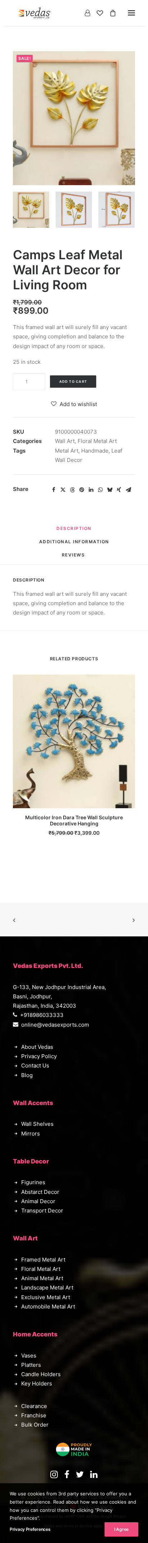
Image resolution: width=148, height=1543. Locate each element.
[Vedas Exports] (35, 12)
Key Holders (36, 1383)
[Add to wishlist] (126, 683)
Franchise (33, 1415)
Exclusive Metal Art (45, 1297)
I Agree (121, 1529)
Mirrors (30, 1133)
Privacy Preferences (30, 1529)
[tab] (74, 544)
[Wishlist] (96, 13)
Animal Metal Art (42, 1278)
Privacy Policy (39, 1056)
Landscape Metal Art (47, 1287)
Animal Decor (38, 1201)
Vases (28, 1355)
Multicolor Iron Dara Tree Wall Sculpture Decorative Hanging (74, 820)
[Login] (84, 13)
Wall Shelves (37, 1123)
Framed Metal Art (43, 1259)
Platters (31, 1364)
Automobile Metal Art (48, 1306)
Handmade (94, 450)
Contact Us (35, 1065)
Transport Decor (42, 1210)
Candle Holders (41, 1374)
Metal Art (66, 450)
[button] (31, 209)
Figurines (33, 1182)
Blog (27, 1075)
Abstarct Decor (40, 1191)
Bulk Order (34, 1424)
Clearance (34, 1406)
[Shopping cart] (109, 13)
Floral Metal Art (97, 441)
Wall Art (65, 441)
